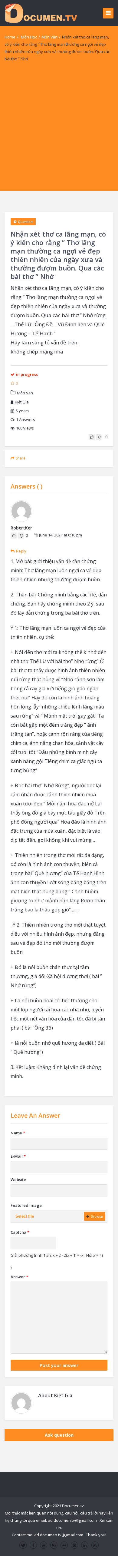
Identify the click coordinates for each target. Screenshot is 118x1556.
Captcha (20, 1232)
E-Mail (18, 1156)
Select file (24, 1216)
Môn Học (29, 37)
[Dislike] (99, 437)
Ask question (59, 1435)
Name (18, 1133)
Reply (21, 551)
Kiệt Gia (22, 402)
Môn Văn (49, 37)
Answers (25, 419)
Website (18, 1179)
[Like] (92, 437)
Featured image (26, 1205)
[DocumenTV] (41, 12)
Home (10, 37)
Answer (19, 1276)
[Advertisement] (59, 132)
